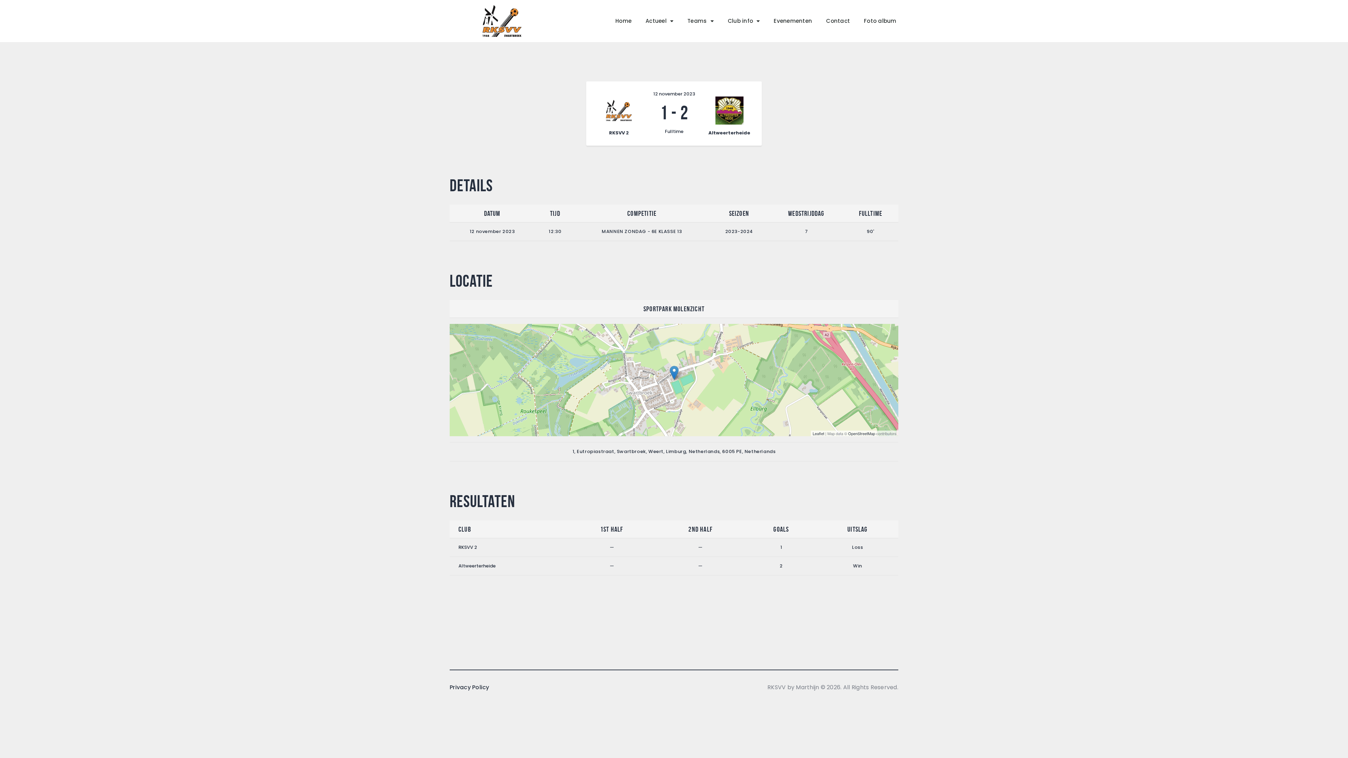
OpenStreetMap (861, 433)
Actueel (656, 21)
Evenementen (793, 21)
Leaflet (818, 433)
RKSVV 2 (467, 547)
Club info (740, 21)
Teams (697, 21)
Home (623, 21)
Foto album (880, 21)
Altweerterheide (477, 566)
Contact (838, 21)
